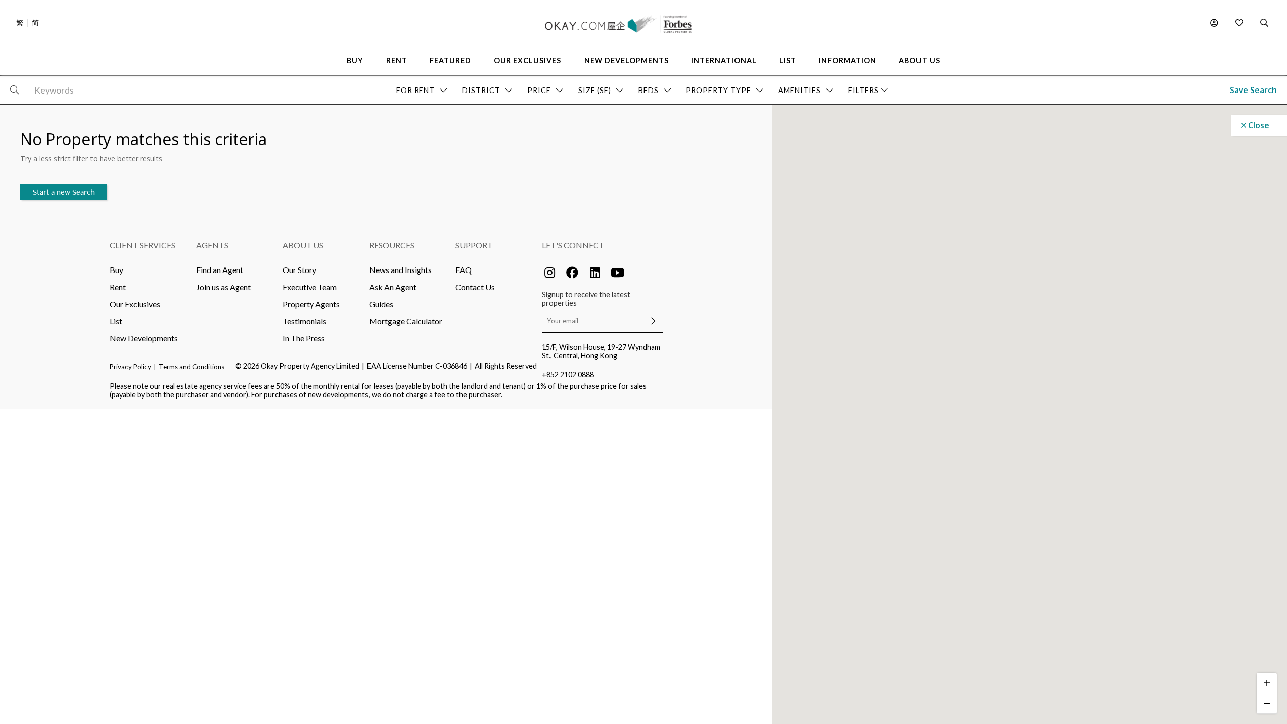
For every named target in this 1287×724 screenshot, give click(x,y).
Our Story (299, 270)
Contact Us (475, 287)
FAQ (463, 270)
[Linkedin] (594, 272)
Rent (118, 287)
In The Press (304, 338)
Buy (116, 270)
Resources (391, 245)
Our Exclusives (135, 304)
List (116, 321)
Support (474, 245)
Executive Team (310, 287)
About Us (303, 245)
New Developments (144, 338)
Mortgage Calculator (405, 321)
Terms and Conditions (191, 367)
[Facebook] (572, 272)
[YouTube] (617, 272)
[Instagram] (549, 272)
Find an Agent (219, 270)
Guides (381, 304)
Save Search (1253, 90)
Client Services (142, 245)
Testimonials (304, 321)
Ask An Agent (392, 287)
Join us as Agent (223, 287)
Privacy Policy (130, 367)
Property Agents (311, 304)
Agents (212, 245)
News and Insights (400, 270)
